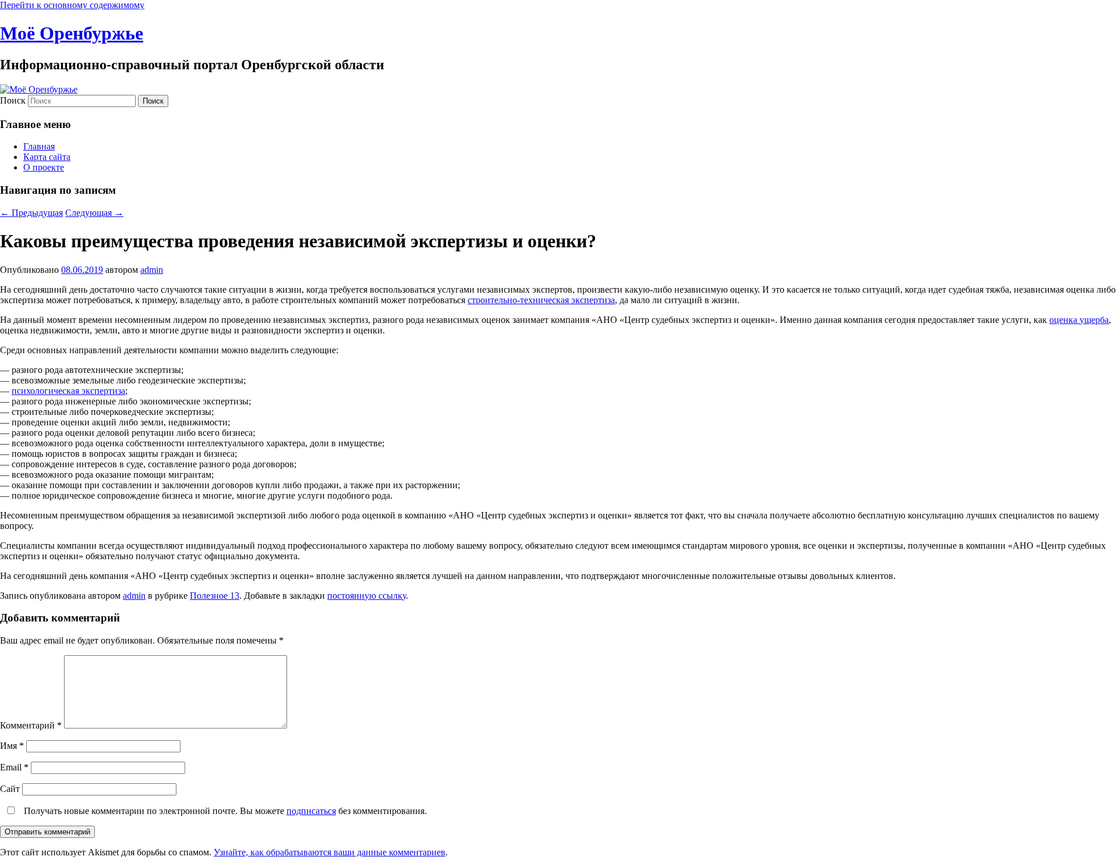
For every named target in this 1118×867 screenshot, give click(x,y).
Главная (39, 146)
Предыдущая (31, 213)
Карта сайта (46, 157)
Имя (12, 746)
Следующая (94, 213)
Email (14, 767)
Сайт (10, 789)
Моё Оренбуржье (71, 33)
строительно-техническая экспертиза (541, 300)
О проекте (43, 167)
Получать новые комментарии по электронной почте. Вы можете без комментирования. (224, 811)
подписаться (311, 811)
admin (151, 270)
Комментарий (31, 725)
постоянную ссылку (366, 595)
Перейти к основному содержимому (72, 5)
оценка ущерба (1079, 320)
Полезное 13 (214, 595)
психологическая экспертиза (68, 391)
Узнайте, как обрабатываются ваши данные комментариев (329, 852)
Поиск (13, 100)
